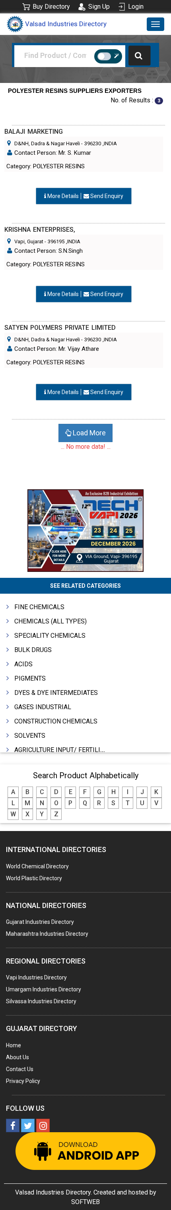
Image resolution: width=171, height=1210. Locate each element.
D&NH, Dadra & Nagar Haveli (47, 143)
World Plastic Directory (34, 878)
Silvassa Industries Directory (41, 1001)
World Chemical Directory (37, 866)
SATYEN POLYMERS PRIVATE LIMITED (60, 327)
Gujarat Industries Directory (40, 922)
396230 (92, 143)
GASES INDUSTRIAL (42, 707)
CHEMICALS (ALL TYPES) (50, 621)
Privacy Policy (23, 1081)
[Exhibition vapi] (85, 529)
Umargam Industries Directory (43, 989)
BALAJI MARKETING (33, 131)
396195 (56, 241)
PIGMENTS (30, 678)
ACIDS (23, 664)
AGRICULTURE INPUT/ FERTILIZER (63, 750)
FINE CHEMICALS (39, 607)
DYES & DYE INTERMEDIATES (56, 692)
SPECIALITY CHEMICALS (50, 635)
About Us (17, 1057)
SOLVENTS (29, 735)
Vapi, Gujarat (28, 241)
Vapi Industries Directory (36, 977)
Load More (88, 433)
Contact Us (19, 1069)
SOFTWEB (85, 1202)
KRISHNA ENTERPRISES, (39, 229)
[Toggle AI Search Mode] (108, 56)
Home (13, 1045)
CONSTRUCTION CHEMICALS (55, 721)
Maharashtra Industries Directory (47, 934)
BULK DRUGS (33, 650)
